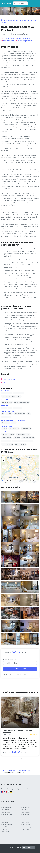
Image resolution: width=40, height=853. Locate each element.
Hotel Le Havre (25, 805)
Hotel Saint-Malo (26, 824)
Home (3, 770)
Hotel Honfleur (5, 812)
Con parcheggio (8, 38)
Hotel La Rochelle (6, 814)
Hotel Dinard (5, 810)
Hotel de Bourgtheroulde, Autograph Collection (17, 731)
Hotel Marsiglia (25, 812)
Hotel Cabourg (6, 805)
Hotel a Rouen (6, 3)
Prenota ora (20, 669)
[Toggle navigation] (37, 3)
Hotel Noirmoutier (6, 824)
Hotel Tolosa (25, 829)
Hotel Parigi (4, 829)
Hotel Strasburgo (26, 827)
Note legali (29, 847)
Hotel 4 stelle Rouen (24, 770)
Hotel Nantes (25, 814)
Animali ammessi (8, 41)
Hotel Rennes (25, 822)
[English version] (4, 793)
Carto (15, 480)
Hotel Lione (24, 810)
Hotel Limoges (25, 807)
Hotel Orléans (5, 827)
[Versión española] (6, 793)
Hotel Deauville (6, 807)
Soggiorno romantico (24, 38)
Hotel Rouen (11, 770)
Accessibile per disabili (25, 41)
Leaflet (4, 480)
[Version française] (2, 793)
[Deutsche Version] (11, 793)
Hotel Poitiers (5, 832)
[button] (21, 13)
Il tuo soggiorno (10, 659)
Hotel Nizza (4, 822)
